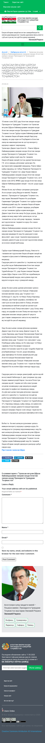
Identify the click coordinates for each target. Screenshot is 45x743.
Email (5, 538)
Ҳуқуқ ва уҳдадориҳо (10, 686)
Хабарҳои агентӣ (18, 52)
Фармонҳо (10, 625)
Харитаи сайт (18, 2)
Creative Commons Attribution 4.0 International (22, 731)
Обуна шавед (35, 668)
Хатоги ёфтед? (9, 700)
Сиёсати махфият (9, 691)
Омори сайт (7, 695)
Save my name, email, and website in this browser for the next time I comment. (20, 552)
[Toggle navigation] (22, 44)
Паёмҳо (30, 625)
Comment (7, 495)
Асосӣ (4, 52)
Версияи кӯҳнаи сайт (12, 7)
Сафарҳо (20, 625)
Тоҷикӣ (35, 11)
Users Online (8, 710)
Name (5, 527)
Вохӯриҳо (9, 620)
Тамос (6, 2)
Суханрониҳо (21, 620)
